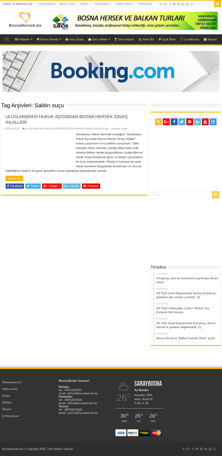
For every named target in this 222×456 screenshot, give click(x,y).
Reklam (7, 402)
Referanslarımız (12, 382)
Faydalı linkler (123, 3)
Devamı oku (14, 178)
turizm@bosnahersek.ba (82, 413)
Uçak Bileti (169, 39)
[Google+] (165, 4)
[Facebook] (170, 4)
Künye (6, 395)
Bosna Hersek (49, 39)
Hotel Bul (148, 39)
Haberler (24, 39)
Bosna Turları (67, 3)
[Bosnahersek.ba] (24, 19)
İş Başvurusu (10, 416)
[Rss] (160, 4)
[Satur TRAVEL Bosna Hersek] (134, 20)
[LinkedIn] (183, 4)
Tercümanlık (102, 3)
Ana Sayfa (6, 38)
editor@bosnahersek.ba (82, 403)
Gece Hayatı (126, 39)
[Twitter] (174, 4)
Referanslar (145, 3)
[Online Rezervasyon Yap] (111, 71)
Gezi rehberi (99, 39)
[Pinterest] (178, 4)
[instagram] (191, 4)
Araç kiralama (47, 3)
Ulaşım (84, 3)
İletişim (212, 39)
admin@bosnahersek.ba (82, 393)
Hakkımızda (9, 389)
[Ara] (217, 4)
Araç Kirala (76, 39)
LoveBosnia (191, 39)
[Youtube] (187, 4)
